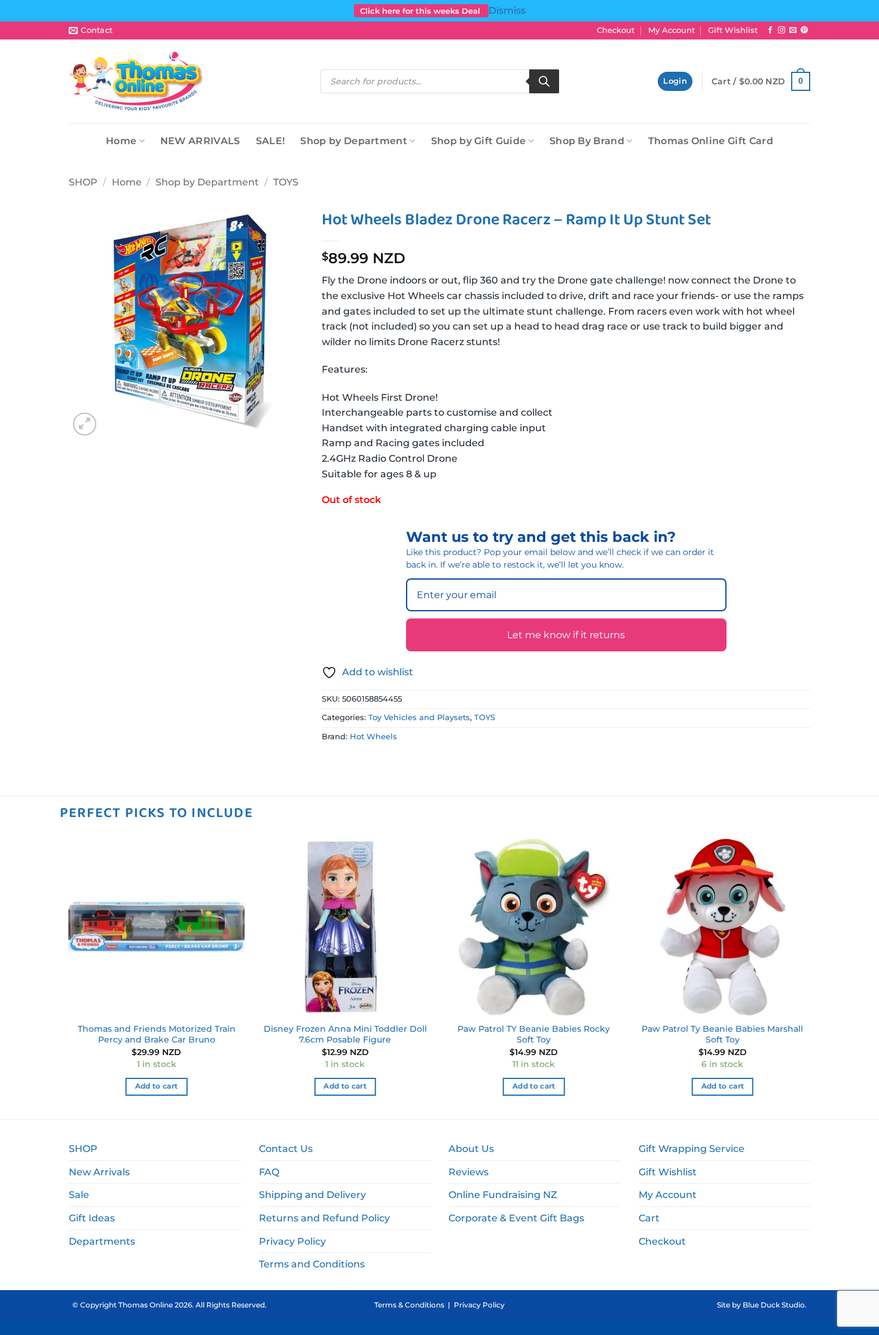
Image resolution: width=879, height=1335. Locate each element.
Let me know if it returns (566, 635)
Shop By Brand (587, 141)
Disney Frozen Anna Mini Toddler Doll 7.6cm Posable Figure (345, 1034)
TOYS (285, 182)
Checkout (615, 30)
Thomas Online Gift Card (710, 141)
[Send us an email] (792, 30)
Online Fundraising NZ (502, 1194)
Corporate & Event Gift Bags (516, 1218)
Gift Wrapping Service (691, 1148)
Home (121, 141)
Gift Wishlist (733, 30)
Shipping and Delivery (312, 1194)
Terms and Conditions (312, 1264)
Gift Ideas (92, 1218)
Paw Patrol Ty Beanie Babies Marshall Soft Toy (722, 1034)
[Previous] (69, 977)
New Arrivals (99, 1172)
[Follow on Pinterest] (804, 30)
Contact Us (286, 1148)
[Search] (544, 81)
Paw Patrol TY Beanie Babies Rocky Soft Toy (533, 1034)
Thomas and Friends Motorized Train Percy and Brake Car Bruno (157, 1034)
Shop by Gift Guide (478, 141)
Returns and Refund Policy (324, 1218)
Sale (79, 1194)
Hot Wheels (373, 736)
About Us (471, 1148)
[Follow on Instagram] (781, 30)
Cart (649, 1218)
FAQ (269, 1172)
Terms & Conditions (409, 1304)
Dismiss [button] (507, 10)
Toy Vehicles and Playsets (419, 717)
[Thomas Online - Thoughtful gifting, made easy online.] (137, 81)
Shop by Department (353, 141)
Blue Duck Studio (774, 1304)
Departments (102, 1241)
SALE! (270, 141)
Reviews (468, 1172)
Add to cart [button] (156, 1086)
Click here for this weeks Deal (421, 11)
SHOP (83, 182)
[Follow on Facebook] (770, 30)
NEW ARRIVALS (200, 141)
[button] (675, 82)
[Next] (810, 977)
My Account (671, 30)
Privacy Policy (292, 1241)
